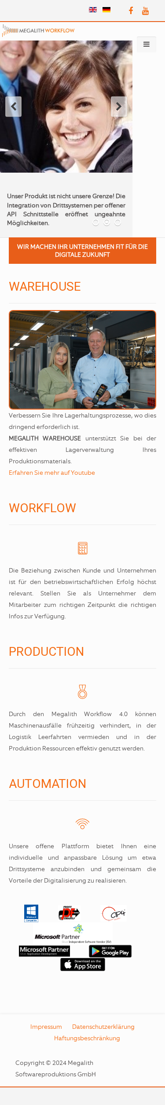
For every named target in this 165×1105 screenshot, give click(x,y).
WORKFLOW (42, 508)
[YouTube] (145, 11)
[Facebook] (130, 11)
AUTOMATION (47, 783)
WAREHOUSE (45, 286)
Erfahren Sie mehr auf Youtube (52, 473)
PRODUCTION (46, 651)
